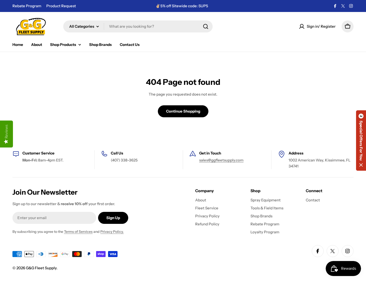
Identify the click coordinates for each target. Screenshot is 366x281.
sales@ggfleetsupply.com (221, 160)
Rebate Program (26, 5)
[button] (361, 140)
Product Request (61, 5)
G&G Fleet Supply (41, 268)
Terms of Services (78, 231)
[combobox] (138, 26)
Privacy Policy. (112, 231)
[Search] (206, 26)
